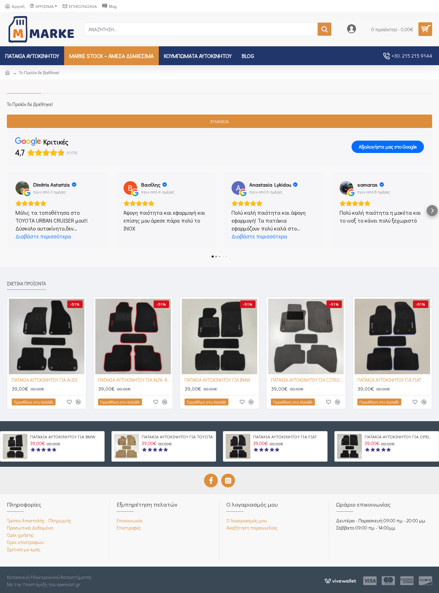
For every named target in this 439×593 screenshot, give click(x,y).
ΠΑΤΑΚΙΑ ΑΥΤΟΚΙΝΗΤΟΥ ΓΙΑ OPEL (397, 436)
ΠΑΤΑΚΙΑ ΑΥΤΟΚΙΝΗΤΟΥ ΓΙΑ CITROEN (307, 380)
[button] (6, 210)
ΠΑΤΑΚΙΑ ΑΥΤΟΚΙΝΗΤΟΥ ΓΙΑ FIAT (389, 380)
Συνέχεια (219, 121)
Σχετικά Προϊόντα (26, 284)
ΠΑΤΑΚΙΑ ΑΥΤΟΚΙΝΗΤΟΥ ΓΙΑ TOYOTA (177, 436)
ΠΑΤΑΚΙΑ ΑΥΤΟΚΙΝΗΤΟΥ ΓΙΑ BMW (217, 380)
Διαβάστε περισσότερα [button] (43, 236)
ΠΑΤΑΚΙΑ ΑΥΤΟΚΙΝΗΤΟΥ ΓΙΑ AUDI (45, 380)
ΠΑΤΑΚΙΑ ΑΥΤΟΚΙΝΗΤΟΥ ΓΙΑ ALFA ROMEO (134, 380)
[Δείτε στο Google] (22, 188)
